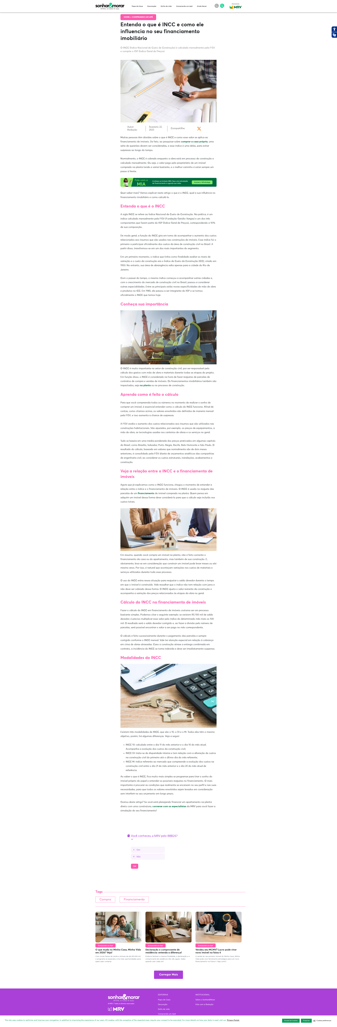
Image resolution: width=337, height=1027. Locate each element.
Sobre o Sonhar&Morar (205, 1000)
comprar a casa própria (194, 142)
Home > (128, 17)
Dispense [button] (306, 1020)
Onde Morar (202, 6)
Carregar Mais (168, 974)
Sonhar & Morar (109, 4)
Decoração (151, 6)
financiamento (146, 493)
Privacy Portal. (233, 1020)
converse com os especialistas (169, 806)
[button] (322, 1021)
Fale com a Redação (204, 1004)
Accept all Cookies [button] (291, 1020)
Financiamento (134, 899)
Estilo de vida (166, 6)
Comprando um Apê (184, 6)
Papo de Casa (137, 6)
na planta (145, 385)
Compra (105, 899)
